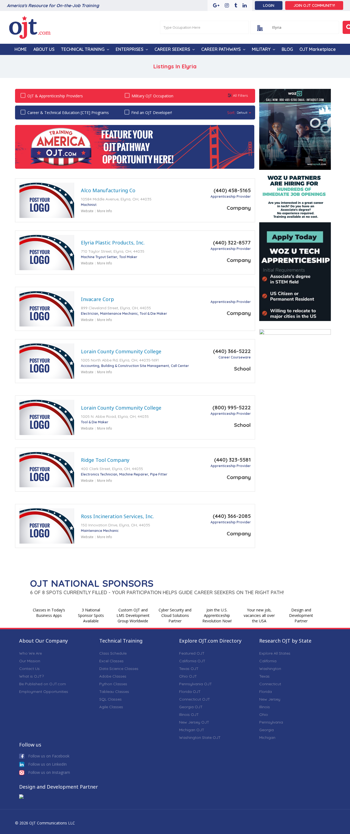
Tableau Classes (114, 691)
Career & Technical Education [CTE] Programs (68, 112)
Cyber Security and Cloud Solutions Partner (175, 615)
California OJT (192, 660)
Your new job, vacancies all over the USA (259, 615)
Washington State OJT (200, 737)
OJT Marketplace (317, 49)
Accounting (90, 366)
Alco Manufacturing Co (108, 190)
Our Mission (29, 660)
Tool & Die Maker (153, 313)
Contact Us (29, 668)
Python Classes (113, 683)
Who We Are (30, 653)
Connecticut (270, 683)
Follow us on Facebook (48, 756)
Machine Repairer (133, 474)
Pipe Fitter (158, 474)
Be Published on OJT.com (42, 683)
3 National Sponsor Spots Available (91, 615)
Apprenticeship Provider (231, 196)
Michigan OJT (191, 729)
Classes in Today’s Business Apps (49, 612)
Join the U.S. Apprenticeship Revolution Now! (217, 615)
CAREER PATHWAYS (221, 49)
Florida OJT (190, 691)
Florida (265, 691)
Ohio (263, 714)
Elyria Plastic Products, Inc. (113, 242)
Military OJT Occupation (152, 95)
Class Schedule (113, 653)
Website (87, 211)
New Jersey (269, 699)
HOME (20, 49)
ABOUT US (43, 49)
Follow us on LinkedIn (47, 764)
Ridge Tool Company (105, 460)
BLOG (287, 49)
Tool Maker (128, 257)
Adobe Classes (112, 676)
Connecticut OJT (194, 699)
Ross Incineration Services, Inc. (117, 516)
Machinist (89, 205)
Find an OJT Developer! (151, 112)
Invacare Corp (97, 299)
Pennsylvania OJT (195, 683)
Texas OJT (189, 668)
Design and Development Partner (301, 615)
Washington (270, 668)
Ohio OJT (188, 676)
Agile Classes (111, 706)
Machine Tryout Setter (99, 257)
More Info (104, 211)
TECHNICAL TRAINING (82, 49)
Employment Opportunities (43, 691)
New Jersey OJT (194, 722)
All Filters (240, 95)
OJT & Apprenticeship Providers (55, 95)
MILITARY (261, 49)
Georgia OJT (191, 706)
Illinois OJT (189, 714)
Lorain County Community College (121, 351)
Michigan (267, 737)
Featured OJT (192, 653)
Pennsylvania (271, 722)
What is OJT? (31, 676)
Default (242, 112)
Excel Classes (111, 660)
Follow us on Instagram (48, 772)
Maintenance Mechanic (119, 313)
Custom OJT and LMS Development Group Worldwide (133, 615)
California (267, 660)
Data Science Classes (118, 668)
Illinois (264, 706)
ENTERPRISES (129, 49)
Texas (264, 676)
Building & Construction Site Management (135, 366)
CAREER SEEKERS (172, 49)
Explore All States (274, 653)
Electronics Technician (99, 474)
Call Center (180, 366)
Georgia (266, 729)
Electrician (89, 313)
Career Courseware (234, 357)
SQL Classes (110, 699)
